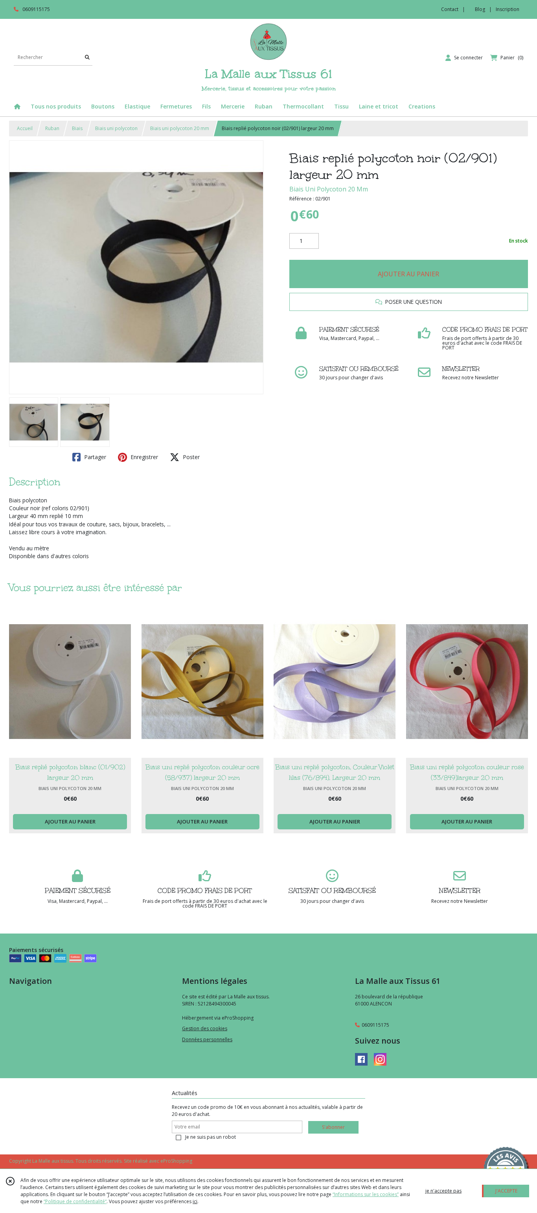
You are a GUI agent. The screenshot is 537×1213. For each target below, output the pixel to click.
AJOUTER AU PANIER (408, 274)
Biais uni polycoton (116, 128)
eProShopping (176, 1161)
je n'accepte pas (443, 1190)
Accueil (25, 128)
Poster (190, 457)
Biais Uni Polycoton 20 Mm (328, 189)
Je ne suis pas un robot (210, 1137)
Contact (449, 9)
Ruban (52, 128)
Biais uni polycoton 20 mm (179, 128)
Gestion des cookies (204, 1028)
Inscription (507, 9)
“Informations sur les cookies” (366, 1194)
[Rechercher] (87, 57)
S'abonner (333, 1127)
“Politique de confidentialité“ (75, 1201)
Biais (77, 128)
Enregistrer (143, 457)
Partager (94, 457)
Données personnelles (207, 1039)
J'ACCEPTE (506, 1190)
